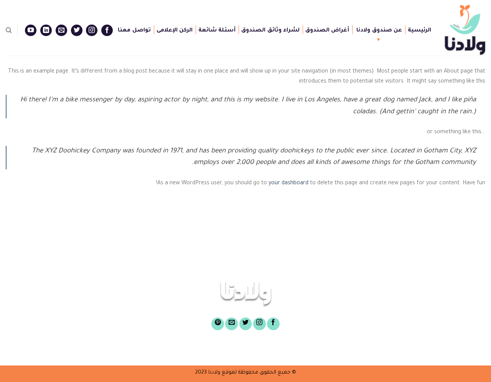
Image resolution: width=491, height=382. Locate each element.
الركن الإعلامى (175, 31)
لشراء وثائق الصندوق (270, 31)
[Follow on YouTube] (30, 30)
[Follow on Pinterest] (217, 324)
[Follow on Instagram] (91, 30)
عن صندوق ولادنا (379, 31)
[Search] (9, 30)
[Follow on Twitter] (76, 30)
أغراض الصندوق (327, 31)
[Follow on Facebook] (107, 30)
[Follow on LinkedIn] (46, 30)
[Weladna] (464, 30)
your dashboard (288, 183)
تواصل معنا (134, 31)
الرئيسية (419, 31)
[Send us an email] (61, 30)
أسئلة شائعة (217, 31)
